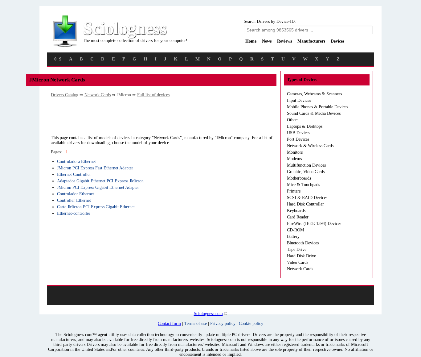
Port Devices (298, 139)
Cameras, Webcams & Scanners (314, 94)
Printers (293, 191)
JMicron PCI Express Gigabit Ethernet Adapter (98, 187)
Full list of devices (153, 95)
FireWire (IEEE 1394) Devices (314, 223)
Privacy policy (222, 323)
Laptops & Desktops (304, 126)
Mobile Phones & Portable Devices (317, 107)
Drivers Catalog (64, 95)
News (267, 41)
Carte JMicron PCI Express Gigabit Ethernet (96, 207)
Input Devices (299, 100)
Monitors (295, 152)
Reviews (284, 41)
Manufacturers (311, 41)
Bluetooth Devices (303, 243)
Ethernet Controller (74, 174)
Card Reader (298, 217)
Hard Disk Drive (301, 256)
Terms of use (195, 323)
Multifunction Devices (306, 165)
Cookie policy (251, 323)
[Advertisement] (163, 116)
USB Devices (298, 133)
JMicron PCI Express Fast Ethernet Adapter (95, 168)
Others (292, 120)
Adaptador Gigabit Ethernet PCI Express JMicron (100, 181)
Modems (294, 158)
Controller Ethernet (74, 200)
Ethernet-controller (73, 213)
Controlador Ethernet (75, 194)
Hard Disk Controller (305, 204)
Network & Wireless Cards (310, 145)
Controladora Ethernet (76, 161)
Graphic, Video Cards (306, 171)
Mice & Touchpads (303, 184)
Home (250, 41)
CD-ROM (295, 230)
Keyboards (296, 210)
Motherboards (299, 178)
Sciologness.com (208, 313)
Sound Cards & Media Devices (314, 113)
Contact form (169, 323)
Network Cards (97, 95)
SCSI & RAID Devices (307, 197)
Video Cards (297, 262)
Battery (293, 236)
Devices (337, 41)
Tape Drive (296, 249)
